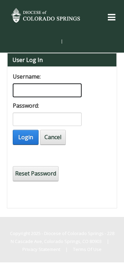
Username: (25, 76)
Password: (25, 105)
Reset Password (35, 173)
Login (25, 137)
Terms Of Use (87, 249)
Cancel (52, 137)
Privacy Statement (41, 249)
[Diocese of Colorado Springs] (46, 14)
